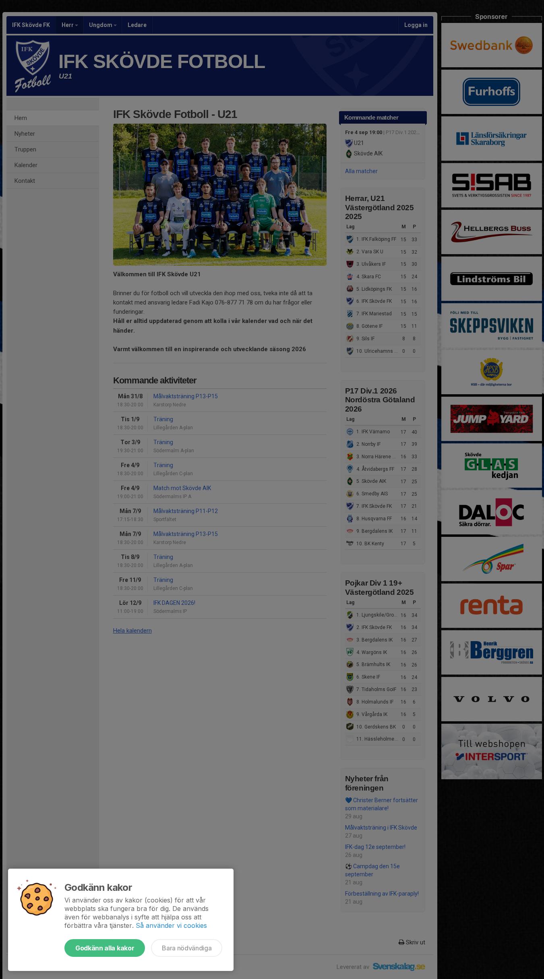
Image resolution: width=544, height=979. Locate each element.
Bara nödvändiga (186, 948)
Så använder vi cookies (171, 925)
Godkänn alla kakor (104, 948)
